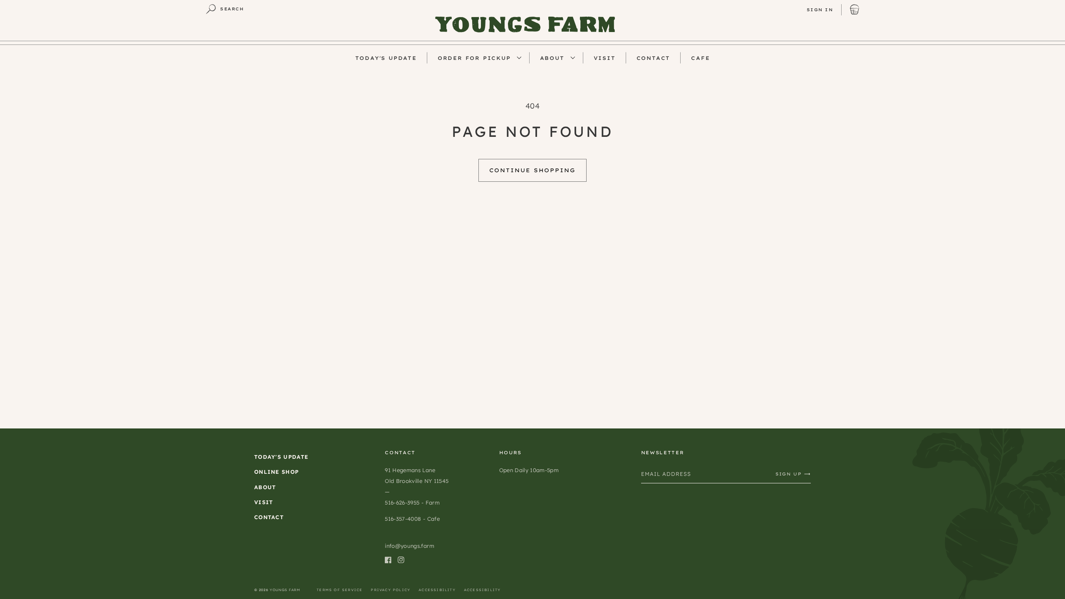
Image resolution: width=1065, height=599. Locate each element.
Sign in (820, 9)
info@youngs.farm (409, 545)
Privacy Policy (390, 590)
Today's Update (281, 456)
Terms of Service (339, 590)
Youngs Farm (285, 590)
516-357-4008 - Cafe (412, 518)
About (552, 58)
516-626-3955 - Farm (412, 502)
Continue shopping (532, 170)
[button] (225, 9)
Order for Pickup (474, 58)
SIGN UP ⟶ (793, 474)
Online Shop (276, 471)
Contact (269, 517)
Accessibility (437, 590)
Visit (263, 502)
